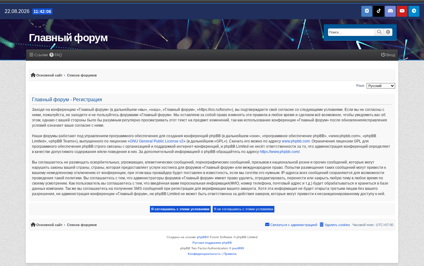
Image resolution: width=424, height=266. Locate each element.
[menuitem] (55, 55)
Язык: (360, 85)
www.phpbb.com (296, 141)
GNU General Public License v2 (156, 141)
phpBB (202, 237)
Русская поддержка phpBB (212, 242)
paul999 (238, 248)
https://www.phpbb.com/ (280, 152)
